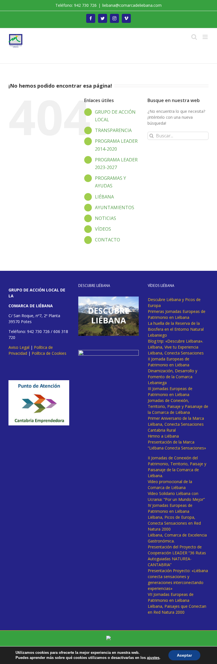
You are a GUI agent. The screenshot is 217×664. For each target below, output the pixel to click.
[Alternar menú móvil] (206, 37)
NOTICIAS (105, 218)
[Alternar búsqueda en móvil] (194, 37)
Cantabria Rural (162, 430)
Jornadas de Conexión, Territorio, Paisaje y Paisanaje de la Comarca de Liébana (178, 406)
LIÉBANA (104, 197)
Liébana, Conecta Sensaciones (176, 353)
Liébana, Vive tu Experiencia (173, 347)
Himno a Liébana (163, 436)
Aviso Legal (18, 347)
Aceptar (184, 655)
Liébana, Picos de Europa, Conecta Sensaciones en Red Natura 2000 (174, 523)
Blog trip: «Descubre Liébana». (175, 341)
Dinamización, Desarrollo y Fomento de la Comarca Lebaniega (172, 376)
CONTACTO (107, 240)
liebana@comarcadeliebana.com (132, 5)
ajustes (153, 658)
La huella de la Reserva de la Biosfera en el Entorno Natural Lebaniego (176, 329)
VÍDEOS (103, 229)
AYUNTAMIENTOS (114, 207)
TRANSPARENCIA (113, 130)
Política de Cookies (49, 353)
